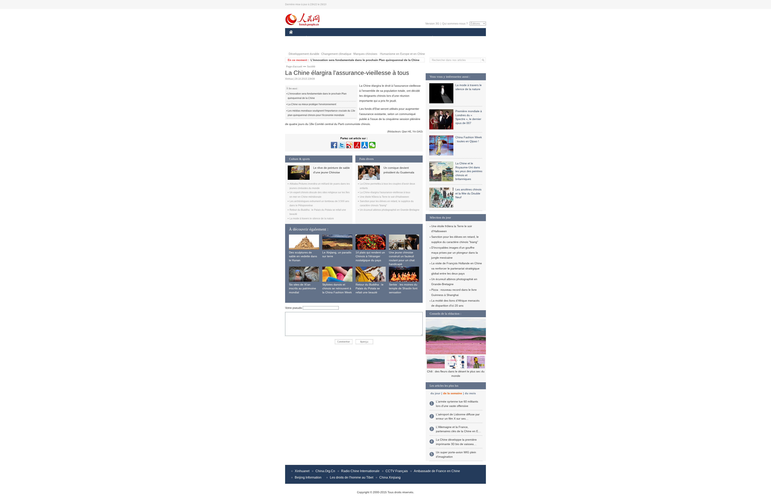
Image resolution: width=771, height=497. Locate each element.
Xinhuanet (302, 471)
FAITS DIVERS (408, 38)
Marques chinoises (365, 53)
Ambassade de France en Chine (437, 471)
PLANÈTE (430, 38)
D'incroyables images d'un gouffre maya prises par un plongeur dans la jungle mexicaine (454, 252)
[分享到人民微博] (357, 145)
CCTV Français (397, 471)
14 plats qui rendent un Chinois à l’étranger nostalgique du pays (370, 256)
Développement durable (304, 53)
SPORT (447, 38)
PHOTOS (297, 46)
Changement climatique (336, 53)
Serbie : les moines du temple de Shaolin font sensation (403, 288)
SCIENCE (367, 38)
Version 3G (432, 23)
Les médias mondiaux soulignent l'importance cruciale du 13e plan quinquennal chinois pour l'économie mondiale (321, 113)
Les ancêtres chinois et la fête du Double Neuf (468, 193)
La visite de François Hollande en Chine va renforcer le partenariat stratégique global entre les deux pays (456, 268)
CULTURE (386, 38)
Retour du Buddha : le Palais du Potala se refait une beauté (369, 288)
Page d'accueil (294, 66)
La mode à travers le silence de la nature (312, 218)
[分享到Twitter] (342, 145)
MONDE (332, 38)
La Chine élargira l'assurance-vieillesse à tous (385, 192)
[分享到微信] (372, 145)
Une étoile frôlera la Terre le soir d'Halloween (384, 196)
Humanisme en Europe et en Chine (402, 53)
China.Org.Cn (325, 471)
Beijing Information (308, 477)
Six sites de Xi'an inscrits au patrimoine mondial (302, 288)
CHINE (296, 38)
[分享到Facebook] (334, 145)
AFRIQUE (350, 38)
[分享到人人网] (364, 145)
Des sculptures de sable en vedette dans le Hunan (303, 256)
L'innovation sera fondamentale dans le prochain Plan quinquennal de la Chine (365, 60)
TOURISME (464, 38)
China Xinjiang (390, 477)
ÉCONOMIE (313, 38)
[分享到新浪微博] (349, 145)
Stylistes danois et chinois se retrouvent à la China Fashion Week (337, 288)
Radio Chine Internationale (360, 471)
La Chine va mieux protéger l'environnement (312, 104)
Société (311, 66)
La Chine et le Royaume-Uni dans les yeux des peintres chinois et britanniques (468, 171)
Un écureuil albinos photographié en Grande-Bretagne (389, 209)
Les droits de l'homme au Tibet (351, 477)
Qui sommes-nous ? (455, 23)
